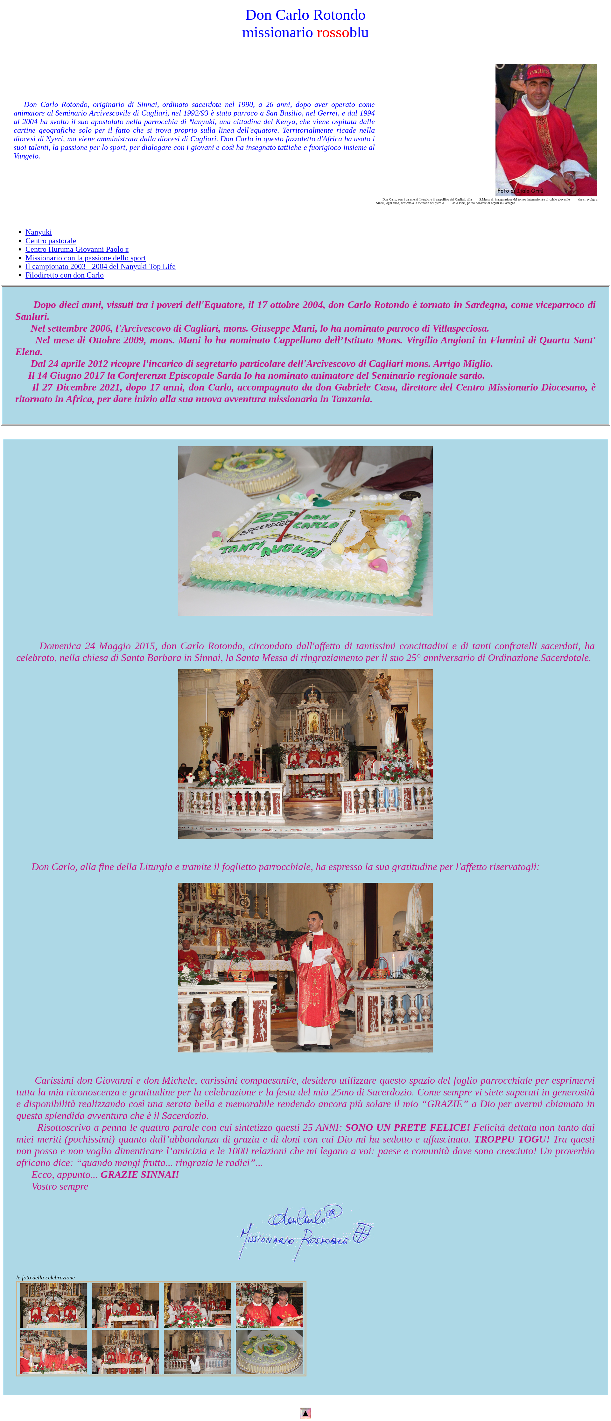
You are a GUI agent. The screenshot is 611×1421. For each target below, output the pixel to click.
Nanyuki (38, 232)
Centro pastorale (50, 240)
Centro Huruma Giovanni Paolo (77, 249)
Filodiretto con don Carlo (64, 275)
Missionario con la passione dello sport (85, 258)
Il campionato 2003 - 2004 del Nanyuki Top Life (100, 266)
